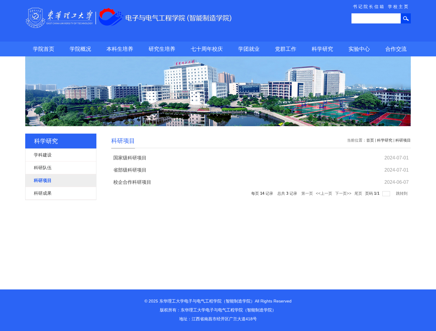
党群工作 (285, 49)
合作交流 (396, 49)
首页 (370, 140)
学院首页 (43, 49)
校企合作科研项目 (132, 182)
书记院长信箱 (369, 6)
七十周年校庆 (207, 49)
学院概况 (80, 49)
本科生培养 (119, 49)
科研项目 (403, 140)
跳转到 (402, 193)
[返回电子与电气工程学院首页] (129, 9)
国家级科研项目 (130, 157)
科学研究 (322, 49)
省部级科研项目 (130, 169)
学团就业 (249, 49)
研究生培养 (162, 49)
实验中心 (359, 49)
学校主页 (398, 6)
